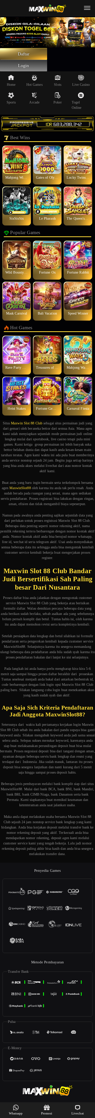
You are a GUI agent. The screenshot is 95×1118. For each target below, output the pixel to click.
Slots (57, 85)
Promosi (46, 1113)
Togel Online (77, 105)
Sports (11, 102)
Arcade (34, 102)
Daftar (24, 53)
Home (11, 85)
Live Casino (81, 85)
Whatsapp (16, 1113)
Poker (57, 102)
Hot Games (34, 85)
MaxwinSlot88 (20, 488)
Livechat (77, 1113)
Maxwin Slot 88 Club (26, 423)
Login (23, 65)
